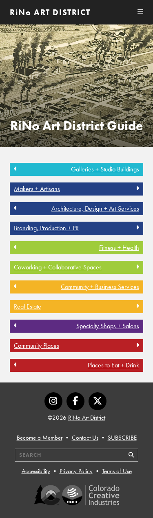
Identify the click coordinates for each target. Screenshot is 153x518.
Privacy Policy (76, 471)
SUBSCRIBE (122, 438)
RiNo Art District (86, 418)
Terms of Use (117, 471)
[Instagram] (53, 401)
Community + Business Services (100, 286)
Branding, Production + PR (46, 228)
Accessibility (36, 471)
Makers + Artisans (37, 189)
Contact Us (85, 438)
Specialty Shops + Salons (107, 326)
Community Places (36, 345)
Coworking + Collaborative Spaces (58, 267)
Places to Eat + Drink (113, 365)
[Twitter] (97, 401)
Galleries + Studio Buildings (105, 169)
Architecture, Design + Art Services (95, 208)
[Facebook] (75, 401)
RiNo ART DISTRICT (50, 12)
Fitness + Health (119, 247)
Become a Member (39, 438)
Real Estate (27, 306)
